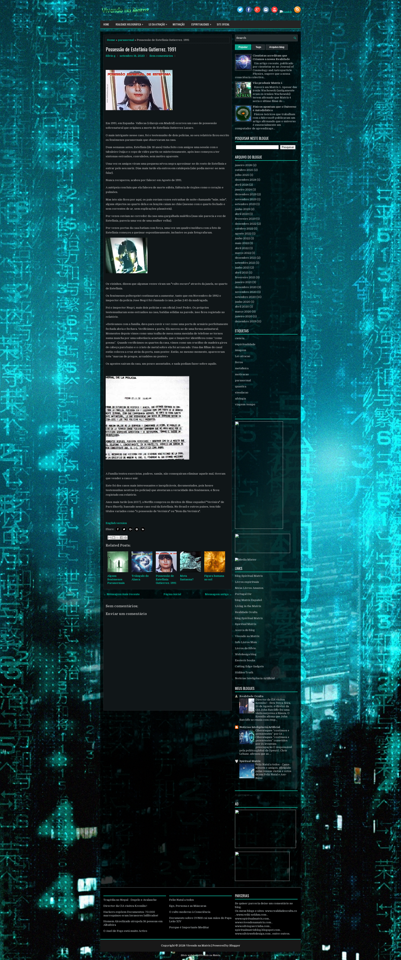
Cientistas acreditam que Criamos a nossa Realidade (271, 57)
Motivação (179, 24)
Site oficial (223, 24)
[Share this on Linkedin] (142, 529)
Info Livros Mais (246, 642)
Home (106, 24)
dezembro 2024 (245, 179)
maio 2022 (242, 243)
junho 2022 (242, 238)
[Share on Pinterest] (136, 529)
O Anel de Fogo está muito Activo (125, 930)
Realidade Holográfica (129, 24)
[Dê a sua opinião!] (114, 537)
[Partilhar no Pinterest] (125, 537)
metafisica (242, 368)
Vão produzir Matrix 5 (267, 82)
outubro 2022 (244, 228)
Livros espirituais (247, 581)
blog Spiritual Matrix (249, 575)
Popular (243, 47)
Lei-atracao (242, 356)
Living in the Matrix (248, 606)
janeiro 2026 (243, 165)
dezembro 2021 (245, 257)
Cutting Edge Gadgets (249, 666)
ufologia (240, 398)
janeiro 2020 (243, 316)
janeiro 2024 (243, 189)
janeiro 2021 (243, 282)
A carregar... (243, 794)
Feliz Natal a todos (267, 764)
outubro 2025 (244, 169)
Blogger (234, 945)
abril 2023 (242, 213)
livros (239, 362)
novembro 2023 (245, 199)
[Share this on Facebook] (117, 529)
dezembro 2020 (246, 287)
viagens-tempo (245, 404)
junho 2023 (242, 209)
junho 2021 (242, 267)
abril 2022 (242, 248)
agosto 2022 (243, 233)
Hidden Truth (244, 672)
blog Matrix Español (248, 600)
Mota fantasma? (187, 577)
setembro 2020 (245, 297)
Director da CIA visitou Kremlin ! (125, 905)
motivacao (242, 374)
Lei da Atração (158, 24)
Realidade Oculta (246, 612)
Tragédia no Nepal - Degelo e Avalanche (130, 899)
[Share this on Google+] (130, 529)
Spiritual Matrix (245, 624)
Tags (258, 47)
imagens (240, 350)
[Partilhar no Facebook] (121, 537)
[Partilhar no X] (117, 537)
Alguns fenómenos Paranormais (116, 579)
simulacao (241, 392)
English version (116, 523)
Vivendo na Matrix (247, 636)
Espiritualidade (201, 24)
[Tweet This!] (124, 529)
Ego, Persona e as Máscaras (187, 905)
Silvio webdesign (190, 955)
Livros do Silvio (245, 648)
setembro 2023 (245, 204)
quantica (240, 386)
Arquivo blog (276, 47)
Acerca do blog (245, 630)
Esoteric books (245, 660)
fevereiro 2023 (245, 218)
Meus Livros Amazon (249, 588)
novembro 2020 (246, 292)
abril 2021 (241, 272)
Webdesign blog (245, 654)
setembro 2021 (245, 262)
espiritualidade (245, 344)
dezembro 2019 (245, 321)
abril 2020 (242, 306)
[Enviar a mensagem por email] (110, 537)
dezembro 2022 (245, 223)
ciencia (239, 338)
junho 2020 (242, 301)
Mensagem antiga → (218, 594)
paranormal (126, 40)
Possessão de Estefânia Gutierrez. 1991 (141, 49)
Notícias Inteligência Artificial (255, 678)
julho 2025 (242, 174)
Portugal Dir (243, 594)
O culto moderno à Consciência (189, 911)
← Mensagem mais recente (121, 594)
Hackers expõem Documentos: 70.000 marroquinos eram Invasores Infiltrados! (130, 913)
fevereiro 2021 (245, 277)
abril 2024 (242, 184)
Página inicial (172, 594)
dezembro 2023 (245, 194)
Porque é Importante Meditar (189, 927)
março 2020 (243, 311)
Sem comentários (161, 55)
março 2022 (243, 252)
